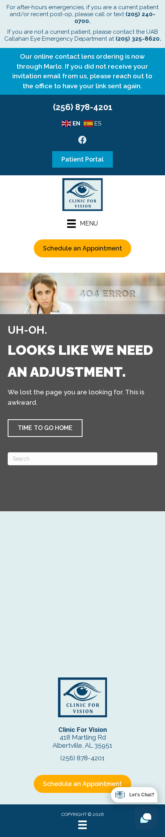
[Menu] (82, 825)
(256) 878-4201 (82, 107)
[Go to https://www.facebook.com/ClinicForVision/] (82, 141)
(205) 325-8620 (138, 38)
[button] (45, 428)
